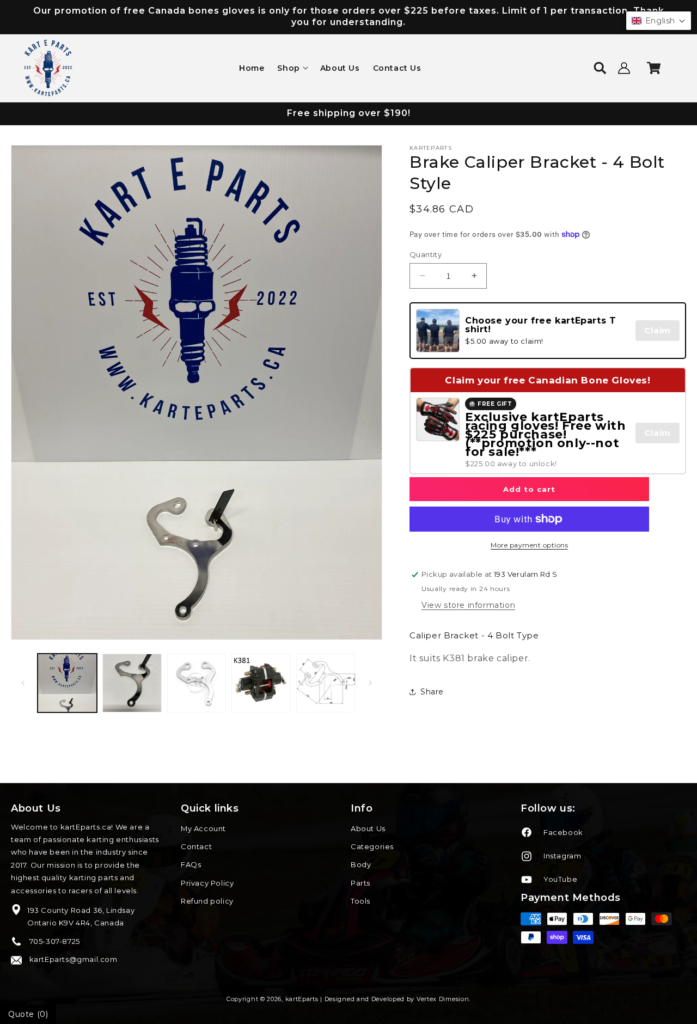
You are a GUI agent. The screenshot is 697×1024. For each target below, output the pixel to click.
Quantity (425, 253)
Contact (196, 846)
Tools (360, 901)
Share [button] (432, 692)
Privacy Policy (207, 883)
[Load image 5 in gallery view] (326, 683)
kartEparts (302, 999)
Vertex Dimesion (443, 999)
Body (361, 864)
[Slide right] (370, 683)
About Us (368, 828)
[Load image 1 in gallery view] (67, 683)
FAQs (191, 864)
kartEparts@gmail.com (72, 959)
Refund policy (207, 901)
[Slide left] (23, 683)
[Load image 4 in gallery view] (261, 683)
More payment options (529, 545)
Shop (288, 68)
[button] (292, 68)
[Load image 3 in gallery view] (197, 683)
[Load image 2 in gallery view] (132, 683)
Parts (360, 883)
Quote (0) (28, 1014)
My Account (203, 828)
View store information (468, 604)
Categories (372, 846)
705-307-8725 (53, 941)
